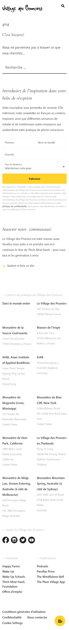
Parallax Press (46, 571)
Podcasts (42, 566)
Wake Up (8, 571)
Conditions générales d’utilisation (24, 612)
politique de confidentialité (14, 206)
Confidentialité (11, 617)
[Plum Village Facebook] (5, 540)
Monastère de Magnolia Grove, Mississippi (13, 402)
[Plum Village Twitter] (23, 540)
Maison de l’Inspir (48, 327)
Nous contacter (37, 617)
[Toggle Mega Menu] (60, 621)
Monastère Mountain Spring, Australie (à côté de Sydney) (51, 483)
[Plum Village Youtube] (31, 540)
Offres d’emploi (12, 592)
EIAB (40, 357)
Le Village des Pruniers (52, 303)
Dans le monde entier (16, 303)
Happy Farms (11, 566)
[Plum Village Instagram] (14, 540)
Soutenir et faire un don (20, 265)
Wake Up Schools (13, 577)
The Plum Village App (51, 582)
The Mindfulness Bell (50, 577)
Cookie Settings (12, 623)
